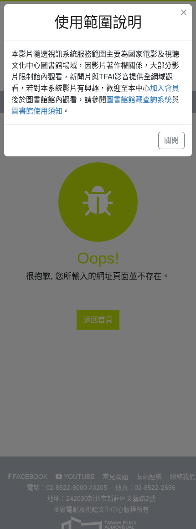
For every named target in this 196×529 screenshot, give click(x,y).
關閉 (171, 140)
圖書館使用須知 (36, 111)
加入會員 (164, 88)
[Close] (183, 12)
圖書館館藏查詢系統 (139, 100)
